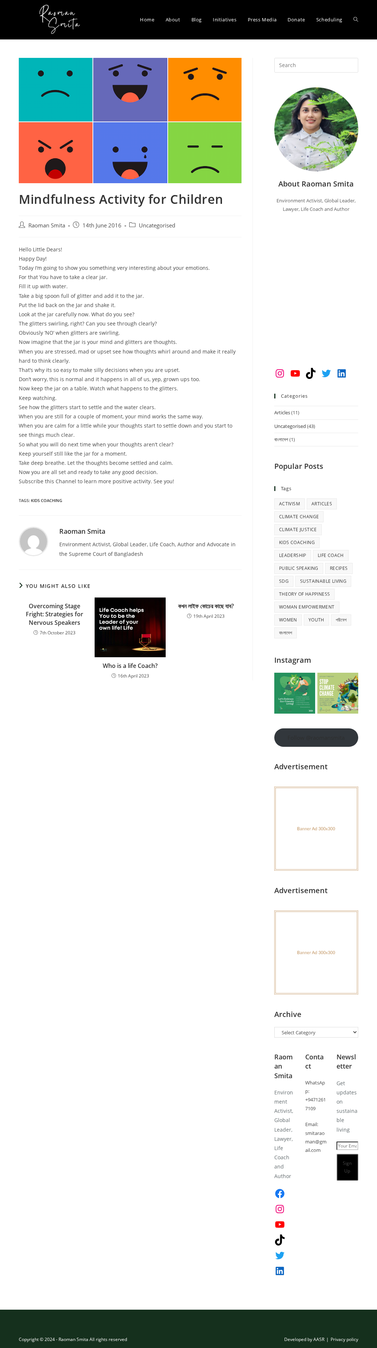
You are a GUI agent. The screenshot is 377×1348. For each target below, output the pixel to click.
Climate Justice (298, 529)
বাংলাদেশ (281, 439)
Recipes (339, 568)
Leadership (292, 555)
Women (288, 620)
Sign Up (347, 1167)
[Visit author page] (33, 540)
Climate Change (299, 516)
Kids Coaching (46, 500)
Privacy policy (344, 1339)
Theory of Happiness (304, 594)
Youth (316, 620)
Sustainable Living (323, 581)
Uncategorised (157, 225)
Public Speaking (298, 568)
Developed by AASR (304, 1339)
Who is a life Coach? (130, 666)
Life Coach (331, 555)
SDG (284, 581)
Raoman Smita (46, 225)
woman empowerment (307, 607)
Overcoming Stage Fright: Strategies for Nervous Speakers (54, 614)
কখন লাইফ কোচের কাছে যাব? (206, 606)
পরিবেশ (341, 620)
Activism (289, 504)
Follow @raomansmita (316, 737)
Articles (282, 412)
